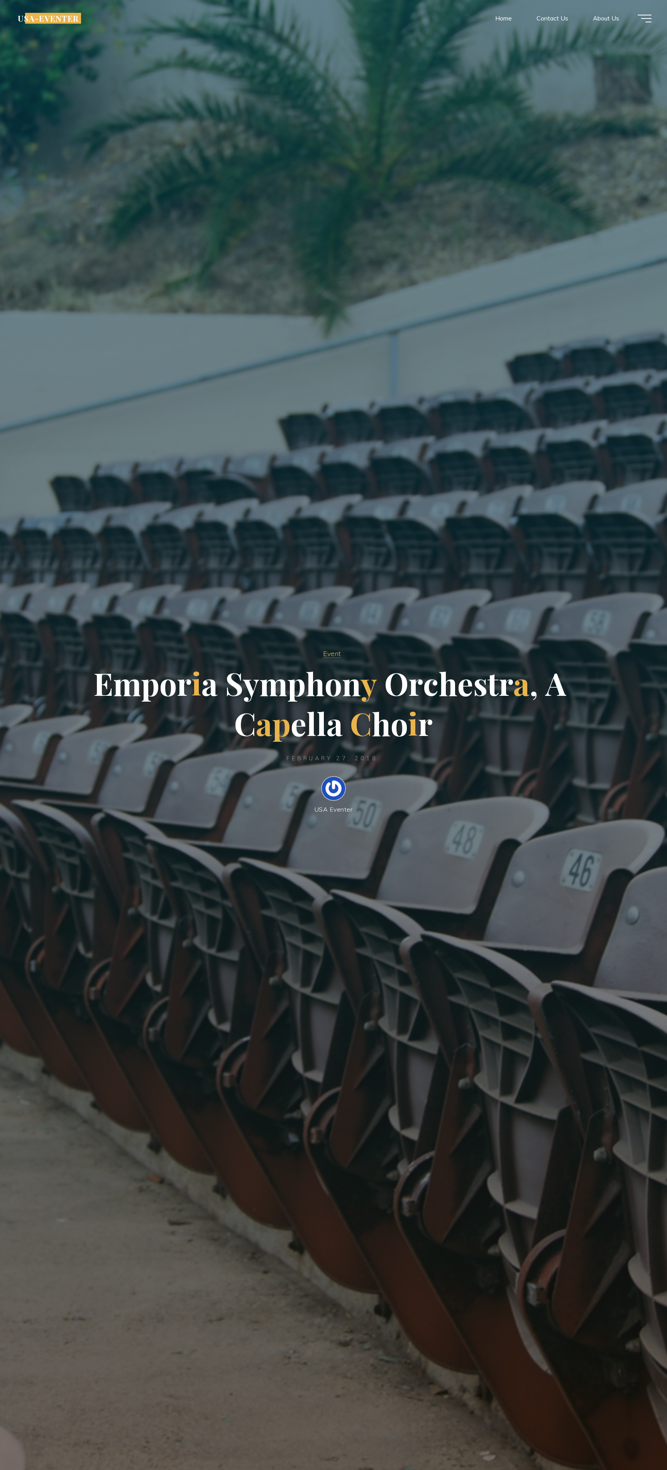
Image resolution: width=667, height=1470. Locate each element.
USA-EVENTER (48, 18)
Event (332, 653)
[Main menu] (645, 18)
